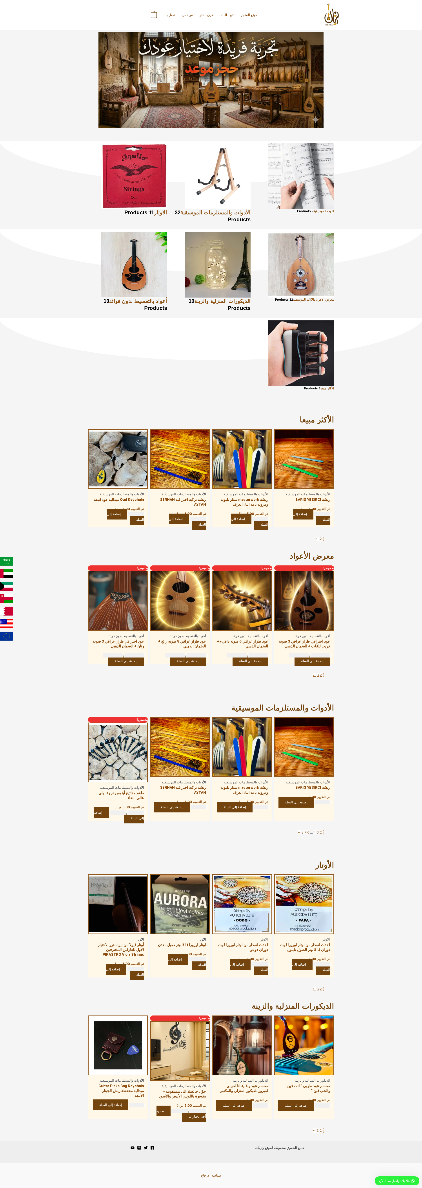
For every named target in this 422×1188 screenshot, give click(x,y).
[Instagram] (139, 1148)
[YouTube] (133, 1148)
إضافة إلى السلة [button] (311, 517)
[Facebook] (152, 1148)
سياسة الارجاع (211, 1175)
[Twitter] (146, 1148)
